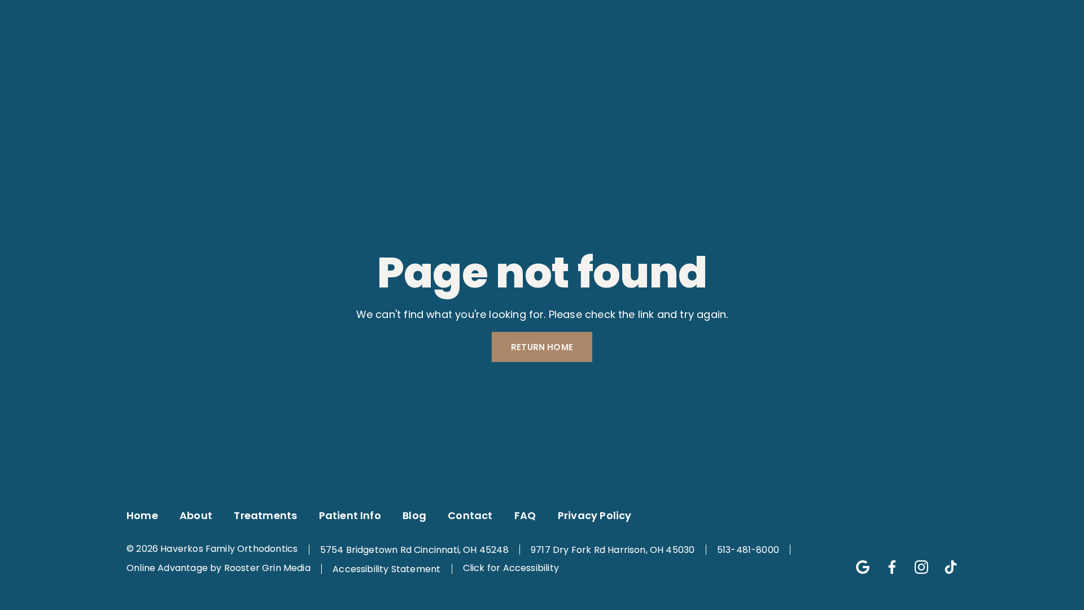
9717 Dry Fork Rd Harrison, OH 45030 (612, 549)
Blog (558, 51)
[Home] (128, 51)
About (281, 51)
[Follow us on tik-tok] (945, 561)
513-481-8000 (748, 549)
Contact (624, 51)
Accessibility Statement (386, 569)
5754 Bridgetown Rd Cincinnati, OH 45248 (414, 549)
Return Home (542, 347)
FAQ (525, 515)
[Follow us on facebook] (886, 561)
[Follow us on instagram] (915, 561)
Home (142, 515)
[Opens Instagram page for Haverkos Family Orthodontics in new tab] (209, 12)
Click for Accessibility (511, 568)
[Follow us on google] (857, 561)
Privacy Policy (595, 515)
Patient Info (470, 51)
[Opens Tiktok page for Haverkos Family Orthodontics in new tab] (233, 12)
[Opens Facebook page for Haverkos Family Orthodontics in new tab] (186, 12)
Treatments (362, 51)
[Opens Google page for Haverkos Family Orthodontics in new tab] (162, 12)
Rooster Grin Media (267, 568)
